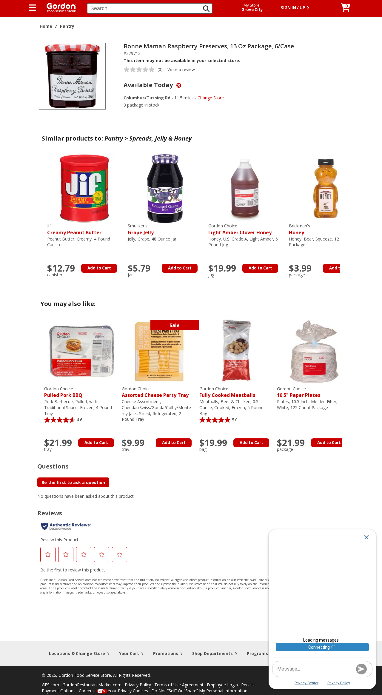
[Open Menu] (32, 8)
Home (46, 26)
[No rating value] (141, 69)
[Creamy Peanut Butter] (84, 188)
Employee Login (222, 685)
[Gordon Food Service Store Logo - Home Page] (58, 7)
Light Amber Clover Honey (240, 229)
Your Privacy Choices (128, 691)
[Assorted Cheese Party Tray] (159, 351)
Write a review (181, 69)
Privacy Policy (138, 685)
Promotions (165, 653)
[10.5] (314, 351)
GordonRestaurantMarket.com (91, 685)
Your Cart (129, 653)
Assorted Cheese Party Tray (155, 392)
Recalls (248, 685)
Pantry (67, 26)
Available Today (149, 85)
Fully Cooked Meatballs (227, 392)
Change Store (211, 98)
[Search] (206, 8)
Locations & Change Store (77, 653)
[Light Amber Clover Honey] (245, 188)
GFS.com (50, 685)
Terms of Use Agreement (179, 685)
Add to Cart (99, 268)
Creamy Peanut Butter (74, 229)
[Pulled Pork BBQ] (81, 351)
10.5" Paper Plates (298, 392)
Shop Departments (212, 653)
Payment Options (59, 691)
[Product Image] (72, 75)
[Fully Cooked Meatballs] (236, 351)
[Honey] (326, 188)
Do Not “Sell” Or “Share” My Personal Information (199, 691)
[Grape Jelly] (165, 188)
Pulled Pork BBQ (63, 392)
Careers (86, 691)
